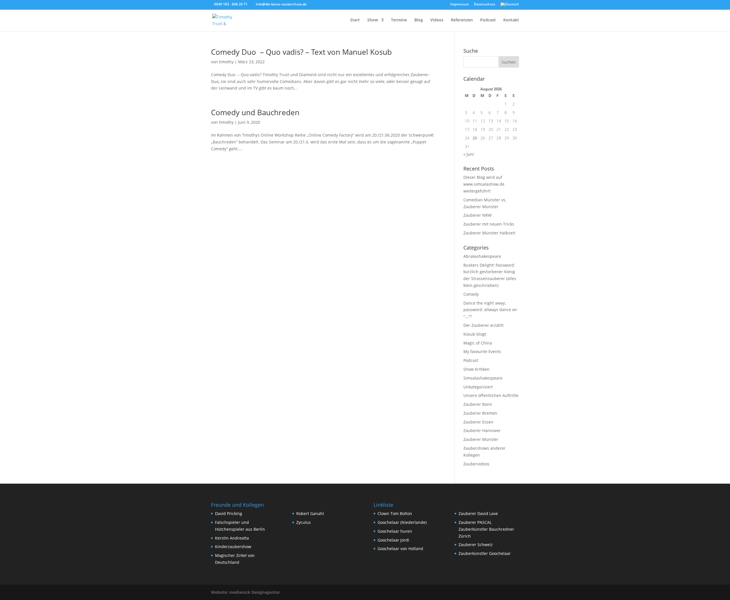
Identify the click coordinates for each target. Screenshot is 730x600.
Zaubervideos (476, 464)
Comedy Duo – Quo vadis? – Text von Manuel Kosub (301, 52)
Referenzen (462, 20)
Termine (399, 20)
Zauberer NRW (477, 215)
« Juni (468, 154)
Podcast (488, 20)
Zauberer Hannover (482, 430)
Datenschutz (484, 5)
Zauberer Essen (478, 422)
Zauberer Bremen (480, 413)
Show (372, 20)
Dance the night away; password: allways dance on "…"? (490, 309)
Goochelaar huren (395, 531)
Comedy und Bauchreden (255, 112)
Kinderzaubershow (233, 546)
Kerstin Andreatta (232, 538)
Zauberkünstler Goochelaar (485, 553)
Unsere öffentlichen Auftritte (490, 395)
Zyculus (303, 522)
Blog (418, 20)
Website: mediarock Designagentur (245, 592)
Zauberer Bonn (477, 404)
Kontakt (511, 20)
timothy (226, 61)
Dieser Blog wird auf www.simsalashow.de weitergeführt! (483, 184)
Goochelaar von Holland (400, 548)
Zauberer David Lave (478, 513)
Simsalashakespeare (482, 378)
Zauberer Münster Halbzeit (489, 233)
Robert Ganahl (310, 513)
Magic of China (477, 343)
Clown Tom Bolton (395, 513)
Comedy (471, 294)
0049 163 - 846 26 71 (231, 4)
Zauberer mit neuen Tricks (488, 224)
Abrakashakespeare (482, 256)
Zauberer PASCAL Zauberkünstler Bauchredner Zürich (486, 529)
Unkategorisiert (478, 387)
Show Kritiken (476, 369)
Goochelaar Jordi (393, 540)
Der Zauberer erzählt (483, 325)
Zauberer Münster (480, 439)
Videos (436, 20)
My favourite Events (482, 351)
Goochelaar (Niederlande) (402, 522)
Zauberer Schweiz (476, 544)
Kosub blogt (474, 334)
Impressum (459, 5)
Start (355, 20)
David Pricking (228, 513)
